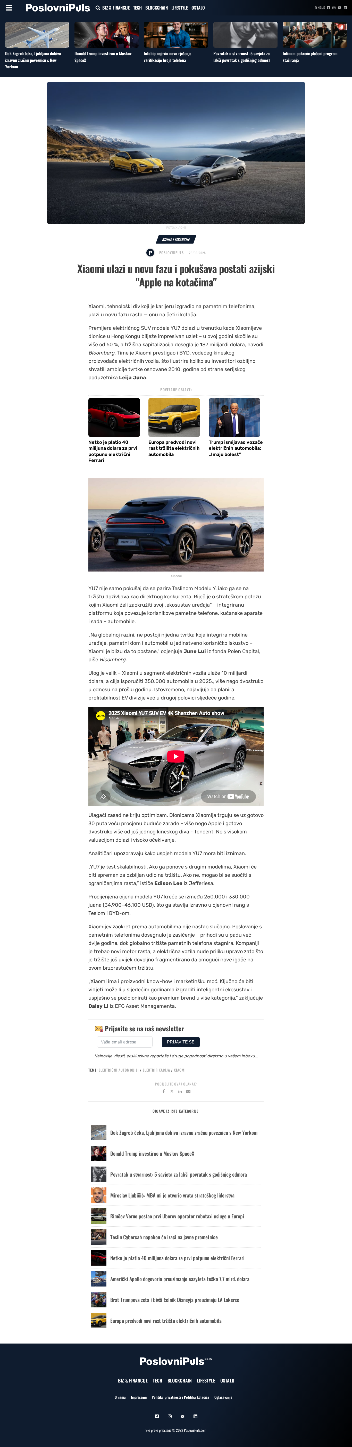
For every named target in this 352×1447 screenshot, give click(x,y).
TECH (137, 7)
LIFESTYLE (179, 7)
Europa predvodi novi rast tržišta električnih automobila (174, 448)
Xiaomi (180, 1070)
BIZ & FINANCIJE (116, 7)
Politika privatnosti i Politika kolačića (180, 1397)
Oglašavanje (223, 1397)
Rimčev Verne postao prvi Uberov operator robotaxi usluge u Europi (177, 1216)
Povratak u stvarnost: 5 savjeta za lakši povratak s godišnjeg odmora (241, 56)
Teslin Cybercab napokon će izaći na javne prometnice (164, 1237)
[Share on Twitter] (172, 1092)
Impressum (139, 1397)
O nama (320, 7)
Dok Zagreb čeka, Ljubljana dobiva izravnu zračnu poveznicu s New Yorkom (33, 60)
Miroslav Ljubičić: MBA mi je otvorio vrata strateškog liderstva (172, 1195)
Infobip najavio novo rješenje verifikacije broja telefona (167, 56)
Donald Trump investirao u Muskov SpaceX (152, 1153)
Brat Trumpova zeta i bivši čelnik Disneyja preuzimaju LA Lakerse (174, 1300)
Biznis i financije (176, 239)
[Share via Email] (188, 1092)
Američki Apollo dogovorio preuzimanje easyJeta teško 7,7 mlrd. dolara (179, 1279)
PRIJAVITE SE (181, 1042)
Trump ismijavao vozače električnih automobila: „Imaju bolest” (236, 448)
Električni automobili (119, 1070)
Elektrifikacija (156, 1070)
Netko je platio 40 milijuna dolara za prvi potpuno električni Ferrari (112, 451)
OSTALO (198, 7)
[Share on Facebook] (164, 1092)
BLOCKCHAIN (156, 7)
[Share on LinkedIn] (180, 1092)
